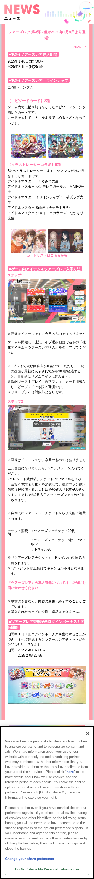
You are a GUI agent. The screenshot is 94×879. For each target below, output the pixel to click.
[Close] (87, 733)
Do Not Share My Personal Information (47, 869)
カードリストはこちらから (47, 255)
